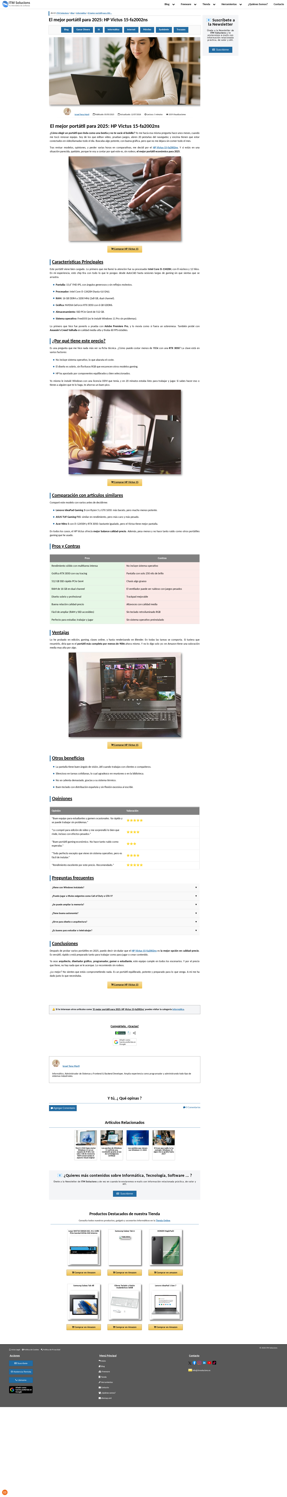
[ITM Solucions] (15, 4)
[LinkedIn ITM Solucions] (204, 1362)
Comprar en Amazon (85, 1273)
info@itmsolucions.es (201, 1370)
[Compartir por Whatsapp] (120, 1033)
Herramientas (230, 4)
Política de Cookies (31, 1350)
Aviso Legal (15, 1350)
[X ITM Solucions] (190, 1362)
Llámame (21, 1380)
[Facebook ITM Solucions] (195, 1362)
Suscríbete (22, 1363)
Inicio (103, 1361)
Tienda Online (163, 1221)
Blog (168, 4)
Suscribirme (127, 1193)
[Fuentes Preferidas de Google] (125, 1042)
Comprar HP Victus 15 (125, 249)
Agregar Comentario (64, 1108)
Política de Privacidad (51, 1350)
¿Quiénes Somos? (258, 4)
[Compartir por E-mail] (129, 1033)
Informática (178, 1009)
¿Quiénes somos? (108, 1393)
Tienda (207, 4)
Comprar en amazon (166, 1273)
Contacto (279, 4)
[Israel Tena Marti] (67, 112)
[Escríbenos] (5, 1492)
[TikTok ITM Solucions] (214, 1362)
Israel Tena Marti (82, 114)
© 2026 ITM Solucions (268, 1348)
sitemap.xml (106, 1398)
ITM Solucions (63, 13)
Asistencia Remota (22, 1371)
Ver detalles (84, 1261)
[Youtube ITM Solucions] (209, 1362)
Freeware (186, 4)
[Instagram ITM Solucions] (199, 1362)
